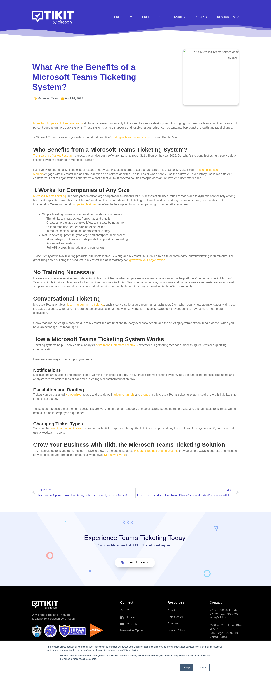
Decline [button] (202, 667)
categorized (73, 394)
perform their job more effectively (117, 345)
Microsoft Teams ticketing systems (156, 450)
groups (145, 394)
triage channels (124, 394)
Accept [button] (186, 667)
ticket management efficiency (85, 304)
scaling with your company (128, 137)
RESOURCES (226, 16)
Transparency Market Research (53, 155)
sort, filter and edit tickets (67, 428)
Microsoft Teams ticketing (49, 196)
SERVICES (177, 16)
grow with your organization (147, 260)
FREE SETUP (151, 16)
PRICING (201, 16)
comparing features (84, 204)
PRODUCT (121, 16)
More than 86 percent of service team (57, 123)
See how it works (115, 454)
